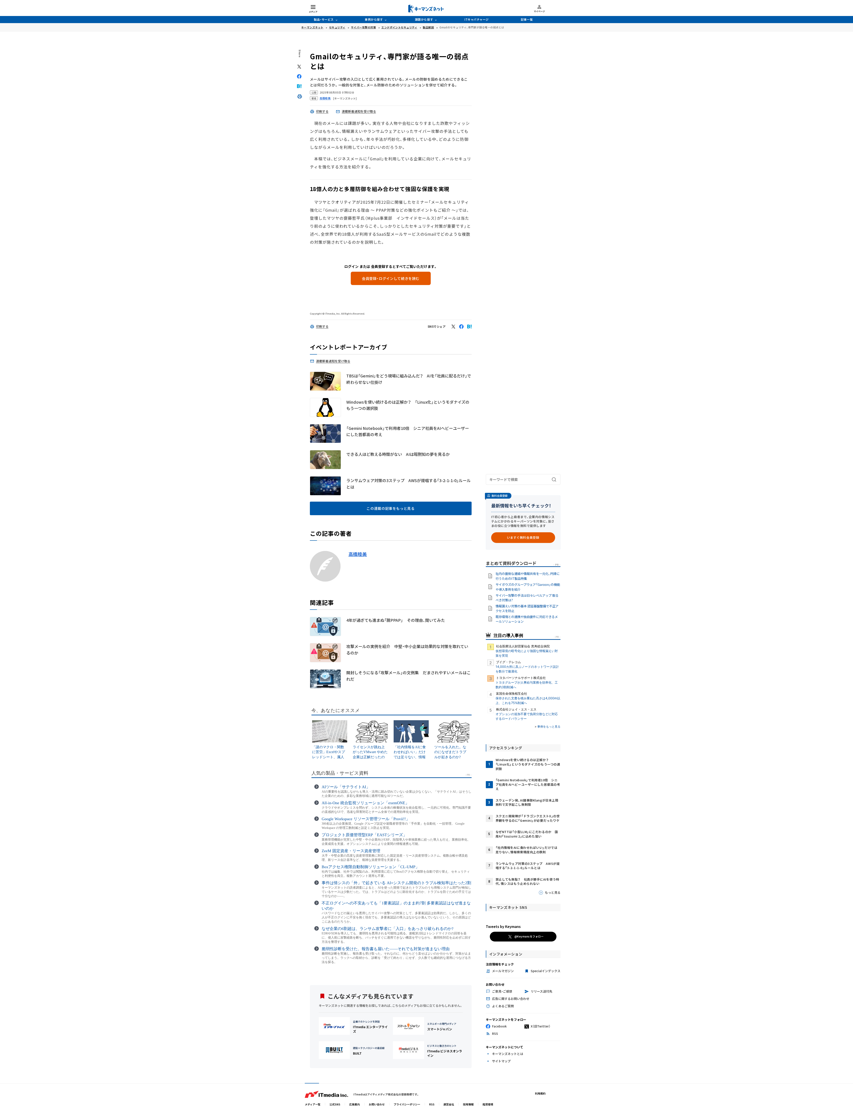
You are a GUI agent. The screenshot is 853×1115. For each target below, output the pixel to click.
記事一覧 (527, 19)
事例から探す (374, 19)
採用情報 (468, 1104)
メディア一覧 (313, 1104)
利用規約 (540, 1093)
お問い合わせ (377, 1104)
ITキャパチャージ (476, 19)
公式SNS (334, 1104)
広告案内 (354, 1104)
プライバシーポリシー (407, 1104)
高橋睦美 (358, 554)
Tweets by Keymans (503, 926)
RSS (431, 1104)
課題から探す (424, 19)
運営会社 (448, 1104)
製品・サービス (324, 19)
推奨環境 (487, 1104)
